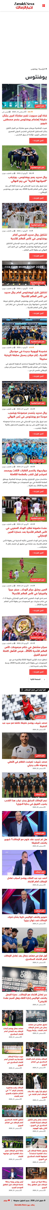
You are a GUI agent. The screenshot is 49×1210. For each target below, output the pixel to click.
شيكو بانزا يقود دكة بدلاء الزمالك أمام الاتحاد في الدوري (37, 1094)
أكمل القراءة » (38, 141)
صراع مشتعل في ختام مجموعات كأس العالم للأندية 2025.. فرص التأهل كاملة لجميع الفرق (25, 651)
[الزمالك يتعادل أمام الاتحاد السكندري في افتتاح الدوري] (36, 1049)
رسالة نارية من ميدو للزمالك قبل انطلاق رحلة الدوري (37, 1185)
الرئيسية (42, 69)
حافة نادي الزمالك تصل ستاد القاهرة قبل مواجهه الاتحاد (13, 1154)
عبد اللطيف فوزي (8, 173)
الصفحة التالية (35, 679)
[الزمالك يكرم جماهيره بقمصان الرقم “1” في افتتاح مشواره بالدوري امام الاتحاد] (12, 1079)
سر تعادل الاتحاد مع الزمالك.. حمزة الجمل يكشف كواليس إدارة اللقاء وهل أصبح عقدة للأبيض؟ (25, 998)
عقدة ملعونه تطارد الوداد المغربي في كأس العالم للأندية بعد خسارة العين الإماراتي (26, 532)
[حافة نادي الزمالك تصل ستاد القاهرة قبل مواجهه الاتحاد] (12, 1142)
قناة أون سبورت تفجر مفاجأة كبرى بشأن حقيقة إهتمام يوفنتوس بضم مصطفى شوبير (24, 119)
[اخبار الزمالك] (24, 5)
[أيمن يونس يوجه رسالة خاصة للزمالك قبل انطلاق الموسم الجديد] (12, 1173)
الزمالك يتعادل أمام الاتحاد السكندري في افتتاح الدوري (36, 1062)
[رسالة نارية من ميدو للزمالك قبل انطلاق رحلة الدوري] (36, 1173)
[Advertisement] (24, 38)
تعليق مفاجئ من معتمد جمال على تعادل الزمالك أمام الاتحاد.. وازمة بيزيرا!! (37, 1028)
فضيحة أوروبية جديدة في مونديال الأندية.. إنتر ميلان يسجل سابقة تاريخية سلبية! (25, 355)
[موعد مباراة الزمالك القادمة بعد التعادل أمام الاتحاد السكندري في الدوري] (12, 1048)
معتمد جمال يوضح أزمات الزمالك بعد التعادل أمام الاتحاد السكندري (13, 1031)
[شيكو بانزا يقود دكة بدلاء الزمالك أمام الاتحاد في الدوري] (36, 1081)
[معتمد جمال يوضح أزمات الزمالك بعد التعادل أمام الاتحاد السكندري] (12, 1018)
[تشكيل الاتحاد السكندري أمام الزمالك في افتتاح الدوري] (12, 1111)
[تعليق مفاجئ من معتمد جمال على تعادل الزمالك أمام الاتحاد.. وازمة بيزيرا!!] (36, 1016)
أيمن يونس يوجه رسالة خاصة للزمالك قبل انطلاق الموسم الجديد (13, 1185)
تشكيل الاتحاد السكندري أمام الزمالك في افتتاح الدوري (14, 1123)
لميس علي (5, 112)
